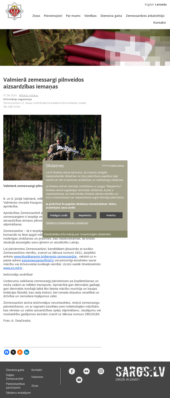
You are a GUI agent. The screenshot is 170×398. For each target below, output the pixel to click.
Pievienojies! (53, 16)
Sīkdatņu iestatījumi (18, 393)
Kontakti (159, 22)
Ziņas (36, 16)
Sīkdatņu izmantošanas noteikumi (67, 223)
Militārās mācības (28, 95)
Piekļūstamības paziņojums (15, 385)
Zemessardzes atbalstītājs (145, 16)
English (149, 4)
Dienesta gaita (111, 16)
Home (14, 11)
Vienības (90, 16)
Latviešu (161, 4)
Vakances (37, 377)
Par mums (73, 16)
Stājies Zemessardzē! (14, 377)
